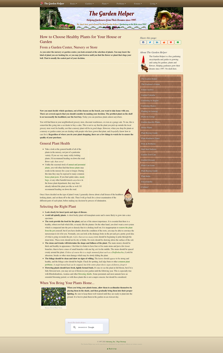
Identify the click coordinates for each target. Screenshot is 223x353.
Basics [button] (72, 3)
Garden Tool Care (148, 154)
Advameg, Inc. (111, 341)
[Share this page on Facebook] (143, 42)
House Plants (146, 127)
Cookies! (145, 187)
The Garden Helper (54, 3)
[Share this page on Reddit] (164, 42)
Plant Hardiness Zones (150, 138)
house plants (75, 167)
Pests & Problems (148, 143)
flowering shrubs (85, 273)
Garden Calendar (148, 95)
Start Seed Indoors (148, 149)
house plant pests (52, 176)
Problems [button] (120, 3)
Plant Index (145, 176)
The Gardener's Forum (150, 84)
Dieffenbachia (118, 252)
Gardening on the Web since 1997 (133, 24)
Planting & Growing (149, 111)
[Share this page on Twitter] (150, 42)
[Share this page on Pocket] (171, 42)
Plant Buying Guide (149, 133)
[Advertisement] (87, 84)
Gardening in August (149, 100)
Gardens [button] (88, 3)
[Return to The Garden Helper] (128, 198)
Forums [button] (137, 3)
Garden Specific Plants (150, 122)
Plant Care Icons (148, 165)
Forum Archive (147, 89)
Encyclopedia (146, 181)
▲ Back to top (111, 348)
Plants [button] (104, 3)
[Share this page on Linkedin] (157, 42)
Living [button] (153, 3)
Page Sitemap (121, 341)
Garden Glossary (148, 160)
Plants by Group (148, 116)
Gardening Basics (148, 105)
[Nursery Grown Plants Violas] (53, 296)
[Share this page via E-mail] (178, 42)
